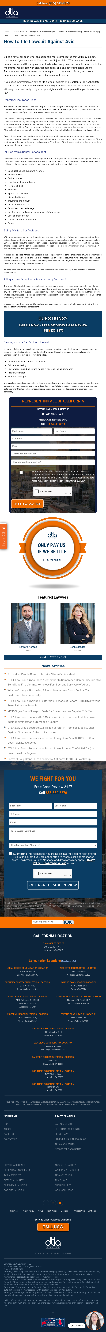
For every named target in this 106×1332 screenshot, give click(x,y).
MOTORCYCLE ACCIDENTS (68, 1149)
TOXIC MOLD (61, 1180)
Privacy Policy (28, 1210)
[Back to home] (12, 12)
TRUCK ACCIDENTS (65, 1144)
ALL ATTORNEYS (54, 657)
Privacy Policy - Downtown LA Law (64, 861)
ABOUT (7, 1128)
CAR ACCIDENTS (63, 1123)
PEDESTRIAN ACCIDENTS (17, 1170)
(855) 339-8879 (59, 3)
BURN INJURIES (63, 1185)
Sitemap (14, 1210)
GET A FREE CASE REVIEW (53, 885)
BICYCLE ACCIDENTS (14, 1164)
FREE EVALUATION (27, 503)
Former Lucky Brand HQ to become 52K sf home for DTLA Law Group (49, 758)
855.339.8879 (56, 792)
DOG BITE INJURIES (14, 1190)
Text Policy (52, 1210)
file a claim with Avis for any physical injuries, (75, 245)
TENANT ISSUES (63, 1175)
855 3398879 (53, 330)
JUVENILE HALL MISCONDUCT (70, 1139)
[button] (98, 11)
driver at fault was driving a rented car (84, 142)
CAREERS (9, 1134)
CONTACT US (10, 1139)
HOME (7, 1123)
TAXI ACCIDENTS (12, 1175)
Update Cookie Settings (85, 1210)
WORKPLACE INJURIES (67, 1170)
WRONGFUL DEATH (64, 1190)
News (40, 1210)
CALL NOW (53, 1226)
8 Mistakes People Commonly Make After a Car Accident (41, 674)
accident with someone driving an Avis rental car (71, 127)
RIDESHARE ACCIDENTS (67, 1128)
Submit (69, 922)
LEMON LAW (61, 1134)
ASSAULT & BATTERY (65, 1164)
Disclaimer (65, 1210)
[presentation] (53, 874)
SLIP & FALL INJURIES (15, 1185)
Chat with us (77, 1325)
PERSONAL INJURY (14, 1180)
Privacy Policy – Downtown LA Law (67, 480)
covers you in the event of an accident (75, 118)
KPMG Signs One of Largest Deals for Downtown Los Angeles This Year (50, 711)
